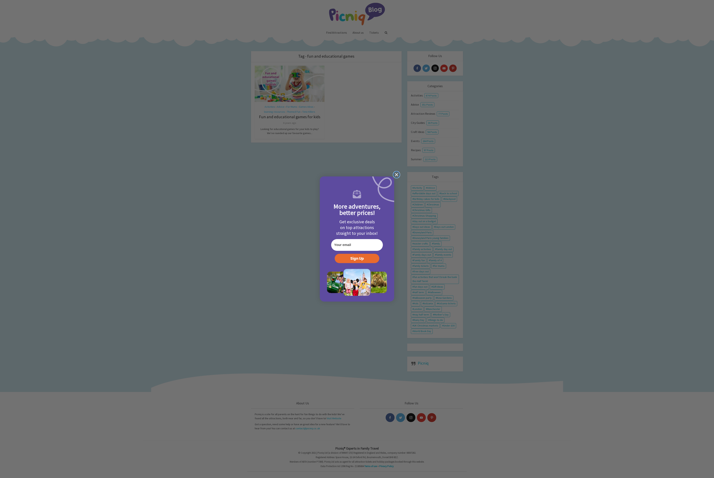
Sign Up (357, 258)
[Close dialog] (396, 174)
